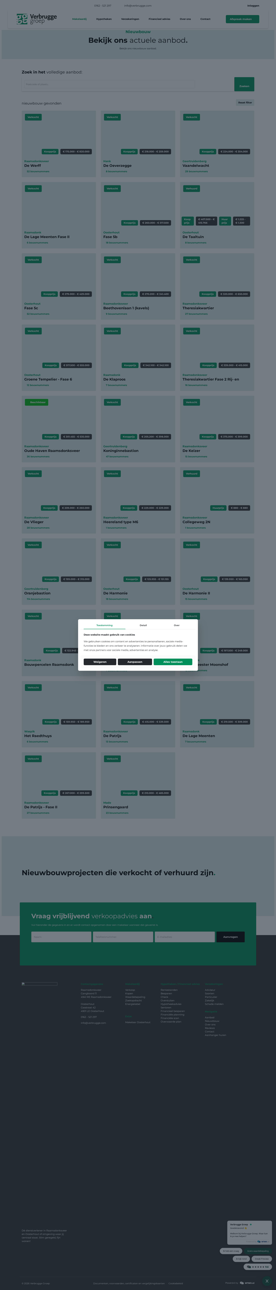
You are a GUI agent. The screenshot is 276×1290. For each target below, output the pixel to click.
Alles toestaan (173, 661)
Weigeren (100, 661)
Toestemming (104, 625)
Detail (143, 625)
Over (177, 625)
